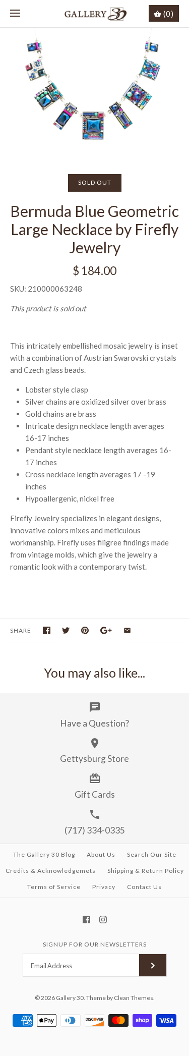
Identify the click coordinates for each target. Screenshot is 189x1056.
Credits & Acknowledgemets (51, 870)
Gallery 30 (70, 998)
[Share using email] (127, 630)
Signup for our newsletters (95, 944)
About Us (101, 854)
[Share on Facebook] (46, 630)
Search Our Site (151, 854)
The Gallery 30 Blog (44, 854)
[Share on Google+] (106, 630)
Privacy (103, 887)
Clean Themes (133, 998)
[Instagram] (103, 919)
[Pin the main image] (85, 630)
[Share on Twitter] (66, 630)
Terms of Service (54, 887)
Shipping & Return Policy (145, 870)
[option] (94, 91)
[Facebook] (86, 919)
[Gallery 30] (94, 13)
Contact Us (144, 887)
